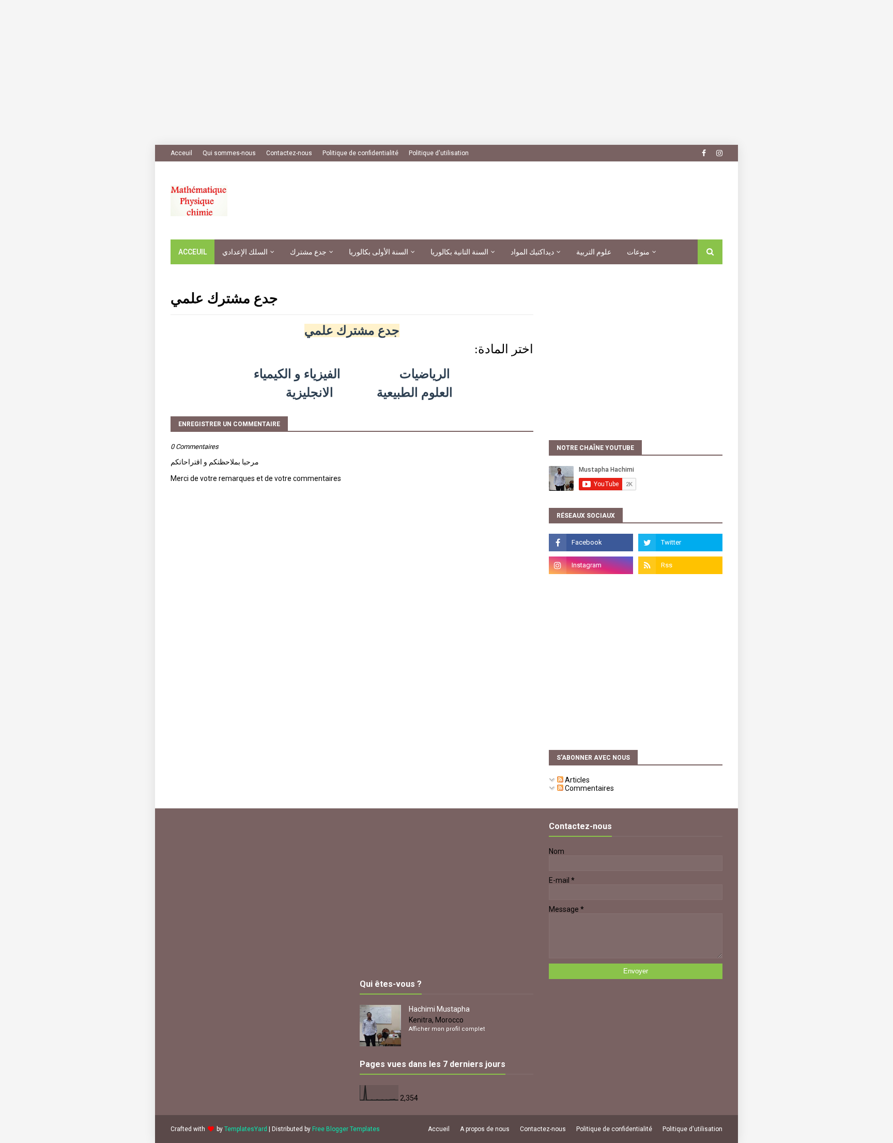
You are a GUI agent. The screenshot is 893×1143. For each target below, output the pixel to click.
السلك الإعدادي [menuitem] (245, 252)
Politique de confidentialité (360, 153)
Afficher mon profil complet (447, 1029)
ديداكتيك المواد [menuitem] (532, 252)
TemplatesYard (245, 1129)
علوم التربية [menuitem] (593, 252)
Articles (576, 780)
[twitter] (680, 542)
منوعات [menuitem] (638, 252)
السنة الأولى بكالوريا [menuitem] (378, 252)
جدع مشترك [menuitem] (308, 252)
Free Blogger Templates (346, 1129)
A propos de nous (485, 1129)
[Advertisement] (310, 72)
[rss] (680, 565)
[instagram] (718, 153)
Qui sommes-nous (229, 153)
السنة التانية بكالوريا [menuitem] (459, 252)
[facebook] (704, 153)
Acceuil (181, 153)
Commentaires (588, 788)
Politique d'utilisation (439, 153)
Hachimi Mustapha (439, 1009)
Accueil (439, 1129)
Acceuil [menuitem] (192, 252)
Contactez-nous (289, 153)
